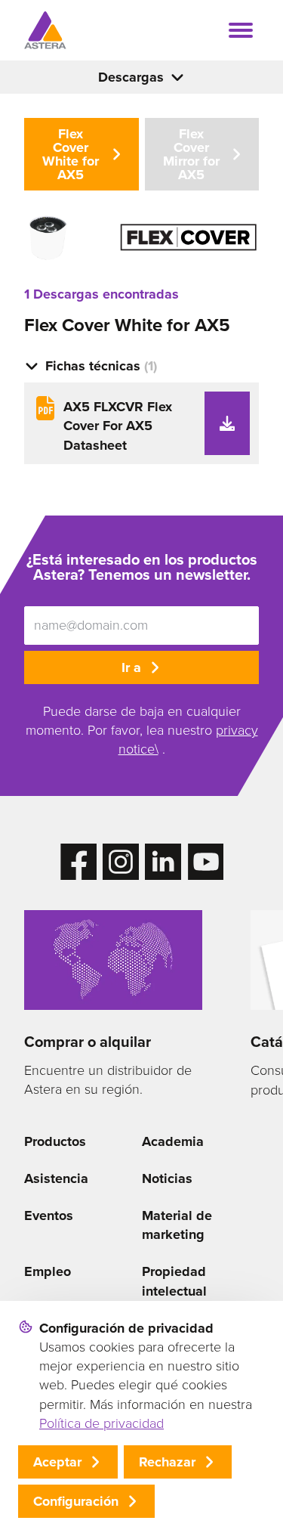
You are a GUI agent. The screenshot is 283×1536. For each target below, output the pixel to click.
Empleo (47, 1271)
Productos (55, 1141)
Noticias (167, 1178)
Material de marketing (177, 1225)
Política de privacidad (101, 1423)
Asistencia (56, 1178)
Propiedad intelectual (174, 1281)
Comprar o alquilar (87, 1041)
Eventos (48, 1215)
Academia (173, 1141)
